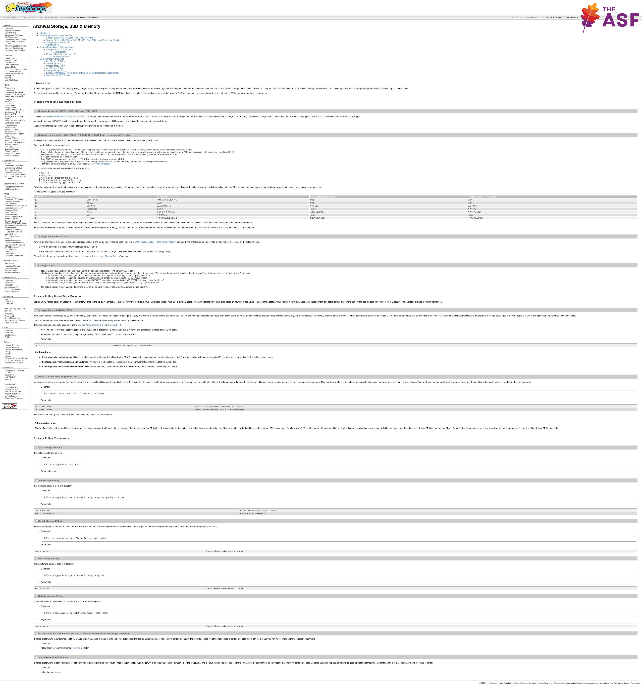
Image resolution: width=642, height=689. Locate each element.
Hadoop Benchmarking (14, 362)
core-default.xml (11, 387)
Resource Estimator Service (16, 358)
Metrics (8, 379)
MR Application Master (14, 187)
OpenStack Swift (11, 322)
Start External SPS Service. (58, 75)
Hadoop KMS (10, 76)
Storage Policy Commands (52, 59)
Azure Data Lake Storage (15, 320)
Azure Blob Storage (13, 318)
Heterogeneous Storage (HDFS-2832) (67, 116)
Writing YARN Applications (15, 223)
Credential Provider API (14, 73)
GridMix (8, 354)
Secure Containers (12, 236)
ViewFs (8, 101)
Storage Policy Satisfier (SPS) (59, 49)
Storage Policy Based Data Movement (57, 47)
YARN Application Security (15, 225)
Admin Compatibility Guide (15, 46)
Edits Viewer (10, 105)
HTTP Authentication (13, 71)
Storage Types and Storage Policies (56, 35)
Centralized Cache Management (12, 124)
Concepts (9, 285)
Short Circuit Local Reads (15, 121)
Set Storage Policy (54, 63)
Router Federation (12, 153)
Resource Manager (13, 266)
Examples (9, 304)
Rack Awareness (12, 65)
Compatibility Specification (15, 39)
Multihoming (9, 136)
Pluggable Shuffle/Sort (14, 172)
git (520, 17)
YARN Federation (12, 247)
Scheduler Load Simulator (15, 360)
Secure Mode (10, 67)
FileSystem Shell (11, 37)
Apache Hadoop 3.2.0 (62, 17)
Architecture (10, 88)
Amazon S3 (9, 316)
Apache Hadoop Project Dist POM (38, 17)
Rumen (8, 356)
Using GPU (9, 251)
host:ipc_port (79, 648)
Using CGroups (11, 234)
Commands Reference (14, 35)
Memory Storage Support (15, 140)
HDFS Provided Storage (98, 164)
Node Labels (10, 212)
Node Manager (11, 268)
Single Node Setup (12, 31)
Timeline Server (11, 219)
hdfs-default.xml (11, 389)
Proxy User (9, 63)
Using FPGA (10, 254)
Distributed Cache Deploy (15, 174)
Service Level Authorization (16, 69)
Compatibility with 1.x (13, 168)
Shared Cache (11, 249)
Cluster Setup (10, 33)
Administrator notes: (62, 56)
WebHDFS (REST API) (14, 116)
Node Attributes (11, 214)
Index (7, 299)
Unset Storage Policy (55, 66)
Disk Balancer (10, 147)
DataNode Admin (11, 151)
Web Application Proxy (14, 217)
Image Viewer (10, 108)
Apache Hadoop (532, 17)
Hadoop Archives (12, 347)
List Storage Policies (55, 61)
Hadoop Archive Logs (13, 349)
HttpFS (8, 118)
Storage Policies (11, 138)
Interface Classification (14, 48)
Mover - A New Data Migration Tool (62, 54)
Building (8, 337)
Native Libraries (11, 60)
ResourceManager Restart (16, 206)
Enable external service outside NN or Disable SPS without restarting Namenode (83, 73)
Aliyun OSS (9, 314)
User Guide (9, 90)
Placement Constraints (14, 256)
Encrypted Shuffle (12, 170)
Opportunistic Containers (15, 245)
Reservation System (13, 240)
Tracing (8, 78)
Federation (9, 99)
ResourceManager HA (14, 208)
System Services (12, 291)
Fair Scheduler (11, 203)
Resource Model (11, 210)
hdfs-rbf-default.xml (13, 392)
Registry (8, 238)
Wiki (513, 17)
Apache (6, 17)
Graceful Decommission (14, 243)
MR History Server (12, 189)
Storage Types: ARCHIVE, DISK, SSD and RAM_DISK (70, 38)
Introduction (9, 264)
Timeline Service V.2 (13, 221)
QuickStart (9, 283)
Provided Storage (12, 155)
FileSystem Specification (15, 50)
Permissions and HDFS (14, 110)
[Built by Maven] (9, 408)
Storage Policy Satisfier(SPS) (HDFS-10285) (98, 325)
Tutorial (8, 164)
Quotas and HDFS (12, 112)
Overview (9, 28)
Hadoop (17, 17)
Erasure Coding (11, 145)
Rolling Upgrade (11, 129)
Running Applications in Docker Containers (14, 231)
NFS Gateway (10, 127)
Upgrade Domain (12, 149)
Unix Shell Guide (11, 80)
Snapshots (9, 103)
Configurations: (60, 52)
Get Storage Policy (54, 68)
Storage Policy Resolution (58, 42)
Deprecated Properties (14, 398)
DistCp (7, 352)
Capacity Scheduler (13, 201)
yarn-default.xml (11, 396)
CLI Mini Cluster (11, 58)
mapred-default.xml (12, 394)
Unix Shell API (10, 377)
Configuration (10, 335)
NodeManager (10, 227)
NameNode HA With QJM (15, 95)
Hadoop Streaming (12, 345)
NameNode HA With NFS (15, 97)
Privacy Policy (519, 683)
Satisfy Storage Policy (56, 70)
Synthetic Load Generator (15, 142)
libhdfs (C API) (10, 114)
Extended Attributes (13, 132)
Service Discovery (12, 289)
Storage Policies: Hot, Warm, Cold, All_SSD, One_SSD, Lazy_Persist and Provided (83, 40)
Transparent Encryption (14, 134)
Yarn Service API (11, 287)
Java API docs (11, 375)
